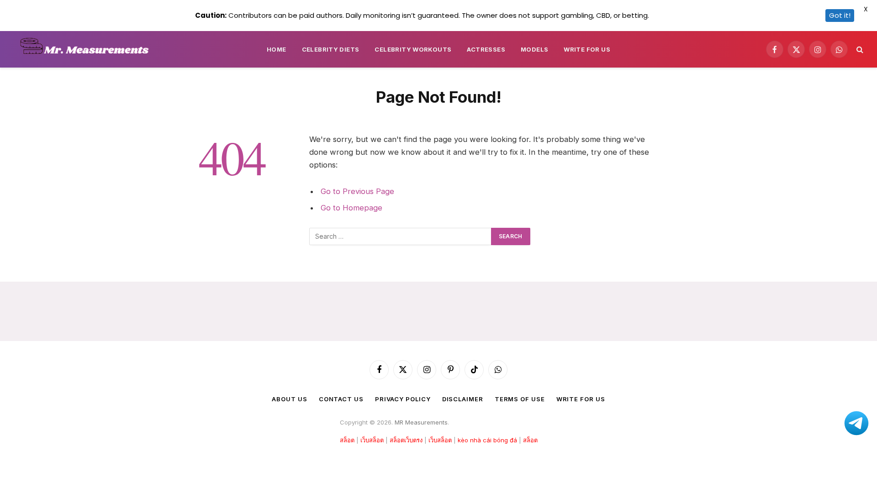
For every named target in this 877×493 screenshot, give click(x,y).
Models (534, 49)
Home (276, 49)
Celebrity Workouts (413, 49)
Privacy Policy (403, 399)
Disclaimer (462, 399)
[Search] (859, 49)
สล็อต (347, 440)
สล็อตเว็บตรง (406, 440)
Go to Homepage (351, 207)
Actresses (486, 49)
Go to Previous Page (357, 191)
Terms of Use (520, 399)
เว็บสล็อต (372, 440)
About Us (289, 399)
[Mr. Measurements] (88, 49)
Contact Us (341, 399)
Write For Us (587, 49)
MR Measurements (421, 422)
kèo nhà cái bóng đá (487, 440)
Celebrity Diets (330, 49)
